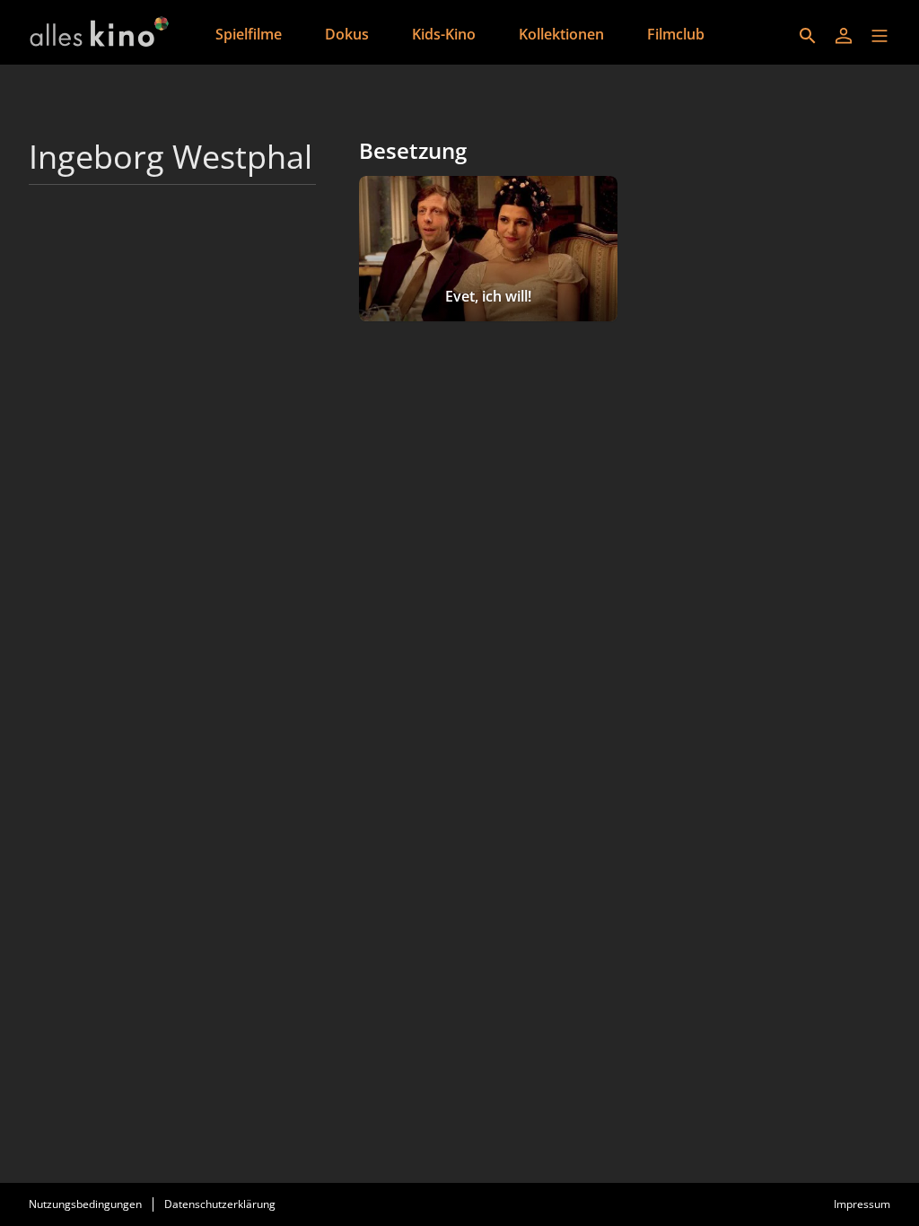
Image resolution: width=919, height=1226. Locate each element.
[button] (879, 36)
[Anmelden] (844, 36)
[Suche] (808, 36)
